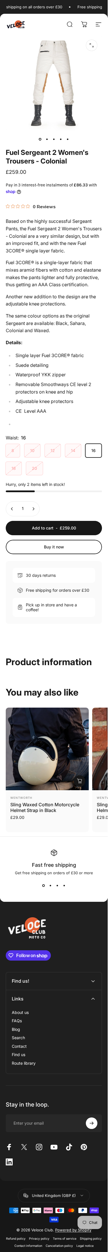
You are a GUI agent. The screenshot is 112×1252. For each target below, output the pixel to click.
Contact (19, 1046)
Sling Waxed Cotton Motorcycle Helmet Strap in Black (44, 807)
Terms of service (64, 1239)
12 (53, 450)
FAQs (17, 1020)
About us (20, 1012)
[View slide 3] (57, 885)
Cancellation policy (59, 1246)
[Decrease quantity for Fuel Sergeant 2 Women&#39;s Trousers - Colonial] (12, 509)
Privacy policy (39, 1239)
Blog (16, 1029)
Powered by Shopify (73, 1230)
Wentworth (21, 797)
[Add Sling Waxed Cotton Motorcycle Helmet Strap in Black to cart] (79, 781)
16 (93, 450)
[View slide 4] (64, 885)
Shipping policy (91, 1239)
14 (73, 450)
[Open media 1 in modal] (91, 45)
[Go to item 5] (67, 139)
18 (13, 468)
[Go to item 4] (60, 139)
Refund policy (16, 1239)
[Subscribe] (91, 1123)
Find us (18, 1054)
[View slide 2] (50, 885)
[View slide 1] (43, 885)
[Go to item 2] (47, 139)
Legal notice (85, 1246)
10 (32, 450)
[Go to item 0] (40, 139)
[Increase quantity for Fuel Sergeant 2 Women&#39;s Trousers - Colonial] (33, 509)
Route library (24, 1063)
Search (18, 1037)
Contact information (28, 1246)
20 (34, 468)
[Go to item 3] (54, 139)
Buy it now (54, 546)
